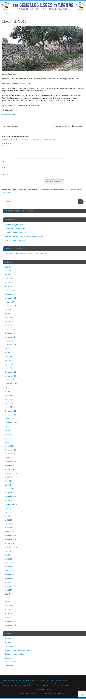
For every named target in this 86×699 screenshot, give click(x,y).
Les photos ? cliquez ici (9, 115)
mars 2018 (9, 563)
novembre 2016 (10, 625)
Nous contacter (56, 681)
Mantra (55, 693)
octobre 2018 (9, 543)
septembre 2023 (11, 384)
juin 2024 (8, 349)
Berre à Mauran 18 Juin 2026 (15, 240)
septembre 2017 (11, 586)
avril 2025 (8, 317)
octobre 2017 (9, 582)
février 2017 (9, 613)
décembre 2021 (10, 450)
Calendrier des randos (41, 685)
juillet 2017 (8, 594)
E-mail (4, 168)
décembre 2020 (10, 465)
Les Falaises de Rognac (26, 681)
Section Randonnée (7, 685)
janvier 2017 (9, 617)
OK (80, 201)
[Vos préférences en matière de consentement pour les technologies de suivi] (82, 695)
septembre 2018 (11, 547)
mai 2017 (8, 602)
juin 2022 (8, 426)
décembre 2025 (10, 294)
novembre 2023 (10, 376)
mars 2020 (9, 481)
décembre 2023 (10, 372)
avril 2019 (8, 520)
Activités (8, 638)
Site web (5, 174)
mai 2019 (8, 516)
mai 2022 (8, 430)
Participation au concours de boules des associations (24, 236)
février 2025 (9, 325)
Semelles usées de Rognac (28, 693)
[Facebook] (83, 4)
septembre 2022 (11, 423)
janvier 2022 (9, 446)
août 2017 (8, 590)
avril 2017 (8, 606)
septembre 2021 (11, 462)
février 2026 (9, 286)
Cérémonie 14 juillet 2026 (14, 225)
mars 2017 (9, 609)
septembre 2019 (11, 504)
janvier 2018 (9, 571)
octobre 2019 (9, 500)
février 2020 (9, 485)
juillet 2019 (8, 508)
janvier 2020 (9, 489)
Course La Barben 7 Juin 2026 (16, 232)
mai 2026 (8, 275)
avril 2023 (8, 395)
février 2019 (9, 528)
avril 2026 (8, 279)
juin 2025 (8, 310)
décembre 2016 (10, 621)
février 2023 (9, 403)
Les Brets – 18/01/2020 (10, 126)
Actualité (8, 642)
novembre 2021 (10, 454)
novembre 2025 (10, 298)
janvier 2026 (9, 290)
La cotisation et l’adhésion (9, 681)
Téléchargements (29, 683)
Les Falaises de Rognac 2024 (59, 685)
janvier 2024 (9, 368)
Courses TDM (10, 658)
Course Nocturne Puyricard (15, 228)
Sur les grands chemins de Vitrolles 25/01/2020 (68, 126)
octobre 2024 (9, 341)
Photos (65, 681)
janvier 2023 (9, 407)
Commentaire (5, 144)
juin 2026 (8, 271)
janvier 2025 (9, 329)
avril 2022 (8, 434)
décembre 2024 (10, 333)
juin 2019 (8, 512)
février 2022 (9, 442)
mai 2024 (8, 353)
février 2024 (9, 364)
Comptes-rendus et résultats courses (18, 650)
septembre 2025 (11, 306)
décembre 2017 (10, 574)
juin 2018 (8, 551)
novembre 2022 (10, 415)
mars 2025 (9, 321)
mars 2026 (9, 282)
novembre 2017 (10, 578)
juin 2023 (8, 388)
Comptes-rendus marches (14, 654)
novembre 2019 (10, 497)
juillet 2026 (8, 267)
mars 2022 (9, 438)
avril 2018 (8, 559)
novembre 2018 (10, 539)
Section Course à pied (43, 683)
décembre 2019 (10, 493)
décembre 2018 (10, 535)
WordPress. (62, 693)
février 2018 (9, 567)
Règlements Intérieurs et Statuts (11, 683)
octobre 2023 (9, 380)
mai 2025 (8, 314)
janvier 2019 (9, 532)
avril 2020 (8, 477)
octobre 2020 (9, 469)
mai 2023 (8, 391)
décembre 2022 (10, 411)
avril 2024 (8, 356)
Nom (4, 161)
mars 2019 (9, 524)
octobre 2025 (9, 302)
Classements (9, 646)
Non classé (9, 666)
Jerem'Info (49, 689)
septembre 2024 (11, 345)
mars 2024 (9, 360)
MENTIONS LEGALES (42, 681)
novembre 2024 (10, 337)
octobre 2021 (9, 458)
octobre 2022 (9, 419)
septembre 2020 (11, 473)
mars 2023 (9, 399)
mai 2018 (8, 555)
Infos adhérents (10, 662)
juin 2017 (8, 598)
